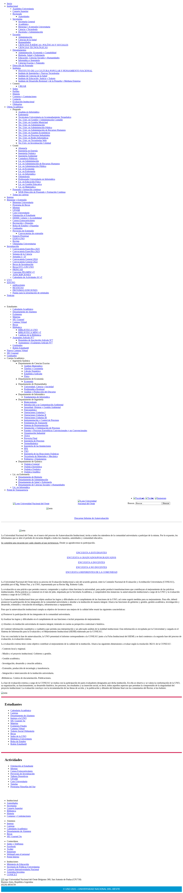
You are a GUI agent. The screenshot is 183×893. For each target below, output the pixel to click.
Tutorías (14, 784)
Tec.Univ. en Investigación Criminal (34, 143)
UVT (9, 280)
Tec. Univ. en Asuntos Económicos (34, 132)
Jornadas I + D (19, 256)
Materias (16, 317)
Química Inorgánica (33, 466)
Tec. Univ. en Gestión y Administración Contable (40, 120)
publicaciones (19, 285)
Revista (16, 241)
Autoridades (23, 16)
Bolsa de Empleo (18, 741)
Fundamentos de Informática (37, 397)
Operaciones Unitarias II (35, 415)
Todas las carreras (21, 194)
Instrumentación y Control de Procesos (41, 420)
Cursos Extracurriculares (24, 220)
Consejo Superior (20, 11)
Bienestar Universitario (23, 202)
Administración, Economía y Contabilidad (37, 52)
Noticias (10, 295)
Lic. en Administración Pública (32, 166)
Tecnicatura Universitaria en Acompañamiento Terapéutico (44, 117)
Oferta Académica (15, 107)
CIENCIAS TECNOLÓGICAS (33, 47)
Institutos (17, 68)
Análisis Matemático (33, 366)
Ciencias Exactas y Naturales (31, 63)
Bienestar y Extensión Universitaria (34, 27)
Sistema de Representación (36, 425)
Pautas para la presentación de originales (31, 293)
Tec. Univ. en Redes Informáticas (33, 138)
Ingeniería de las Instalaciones (37, 446)
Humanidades (24, 42)
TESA (27, 435)
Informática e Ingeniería (29, 60)
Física (26, 376)
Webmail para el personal (18, 854)
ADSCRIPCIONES (22, 274)
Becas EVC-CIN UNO (23, 267)
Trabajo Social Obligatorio (22, 731)
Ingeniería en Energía (28, 151)
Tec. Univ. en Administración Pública (35, 127)
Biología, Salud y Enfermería (31, 55)
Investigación (13, 246)
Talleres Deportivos (19, 776)
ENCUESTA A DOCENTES (91, 562)
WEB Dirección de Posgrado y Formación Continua (41, 192)
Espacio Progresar (21, 236)
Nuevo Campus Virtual (17, 350)
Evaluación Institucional (23, 101)
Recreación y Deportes (23, 223)
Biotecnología (30, 402)
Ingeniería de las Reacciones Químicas (41, 454)
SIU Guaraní (18, 319)
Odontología (24, 176)
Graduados (17, 228)
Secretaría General (26, 21)
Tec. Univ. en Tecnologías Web (32, 140)
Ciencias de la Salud (27, 39)
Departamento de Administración (33, 479)
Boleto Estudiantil (21, 348)
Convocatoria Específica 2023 (26, 251)
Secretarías (17, 19)
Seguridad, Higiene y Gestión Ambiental (42, 407)
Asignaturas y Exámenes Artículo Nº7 (35, 342)
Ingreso (10, 197)
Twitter (10, 849)
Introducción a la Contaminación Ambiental (43, 404)
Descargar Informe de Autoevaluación (91, 518)
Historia (16, 94)
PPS (26, 448)
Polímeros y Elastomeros (35, 459)
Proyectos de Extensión (23, 231)
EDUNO (11, 282)
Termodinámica (31, 443)
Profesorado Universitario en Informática (36, 179)
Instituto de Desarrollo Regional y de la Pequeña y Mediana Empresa (49, 81)
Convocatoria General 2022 (25, 262)
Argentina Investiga (16, 872)
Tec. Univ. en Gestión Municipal (33, 122)
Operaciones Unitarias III (35, 417)
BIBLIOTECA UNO (28, 330)
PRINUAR (18, 269)
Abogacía (22, 148)
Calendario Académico (23, 309)
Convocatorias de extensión (30, 233)
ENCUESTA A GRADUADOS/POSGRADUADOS (91, 557)
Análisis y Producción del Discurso (40, 392)
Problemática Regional (34, 389)
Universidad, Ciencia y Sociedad (39, 386)
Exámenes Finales (18, 726)
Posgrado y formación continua (27, 189)
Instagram (11, 851)
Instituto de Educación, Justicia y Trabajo (36, 78)
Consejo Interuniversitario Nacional (23, 869)
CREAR (22, 86)
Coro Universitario (21, 212)
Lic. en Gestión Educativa (30, 184)
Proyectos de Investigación (22, 773)
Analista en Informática (28, 112)
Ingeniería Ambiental (27, 156)
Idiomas (16, 207)
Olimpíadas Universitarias (24, 243)
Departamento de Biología (30, 477)
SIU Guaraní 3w (17, 721)
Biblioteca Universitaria (21, 739)
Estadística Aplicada (33, 373)
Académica (23, 24)
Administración (25, 37)
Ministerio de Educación (18, 864)
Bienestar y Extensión (17, 200)
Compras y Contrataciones (24, 96)
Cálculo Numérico (32, 371)
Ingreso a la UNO (18, 718)
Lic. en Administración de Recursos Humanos (39, 163)
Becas (15, 324)
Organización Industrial (34, 433)
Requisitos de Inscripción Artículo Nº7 (35, 340)
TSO (26, 451)
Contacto (17, 99)
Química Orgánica (32, 469)
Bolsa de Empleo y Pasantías (26, 225)
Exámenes (17, 314)
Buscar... (132, 503)
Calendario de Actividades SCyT (27, 277)
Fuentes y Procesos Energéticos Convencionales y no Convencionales (55, 430)
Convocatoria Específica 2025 (26, 249)
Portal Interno (13, 857)
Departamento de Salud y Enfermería (35, 482)
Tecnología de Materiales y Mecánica (41, 456)
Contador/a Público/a (27, 158)
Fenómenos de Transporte (35, 423)
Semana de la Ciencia (22, 254)
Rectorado (17, 14)
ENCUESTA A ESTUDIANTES (91, 552)
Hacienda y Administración (30, 32)
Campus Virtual (20, 322)
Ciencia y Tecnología (27, 29)
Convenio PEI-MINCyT (24, 272)
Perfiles (16, 91)
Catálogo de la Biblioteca (29, 335)
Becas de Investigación (23, 264)
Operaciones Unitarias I (34, 412)
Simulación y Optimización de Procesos (42, 428)
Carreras (14, 713)
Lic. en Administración (28, 161)
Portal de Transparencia (17, 490)
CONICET (12, 874)
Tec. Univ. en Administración (31, 125)
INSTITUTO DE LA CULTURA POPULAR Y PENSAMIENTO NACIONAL (55, 70)
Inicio (9, 3)
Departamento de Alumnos (25, 311)
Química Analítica (32, 472)
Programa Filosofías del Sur (22, 786)
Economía (28, 381)
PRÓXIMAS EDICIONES (25, 290)
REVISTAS (18, 287)
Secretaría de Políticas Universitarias (23, 867)
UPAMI (16, 210)
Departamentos (19, 50)
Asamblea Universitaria (23, 8)
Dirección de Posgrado (23, 65)
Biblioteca (17, 327)
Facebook (11, 846)
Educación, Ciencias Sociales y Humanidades (38, 58)
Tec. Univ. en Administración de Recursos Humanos (42, 130)
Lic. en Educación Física (29, 181)
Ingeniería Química (27, 153)
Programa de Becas (21, 205)
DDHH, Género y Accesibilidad (27, 218)
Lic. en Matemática (27, 187)
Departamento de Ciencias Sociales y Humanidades (41, 485)
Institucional (12, 6)
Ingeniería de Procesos (34, 441)
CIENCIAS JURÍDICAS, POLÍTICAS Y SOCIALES (43, 45)
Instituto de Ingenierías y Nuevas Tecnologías (38, 73)
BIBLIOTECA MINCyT (29, 332)
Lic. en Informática (26, 174)
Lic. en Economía (26, 169)
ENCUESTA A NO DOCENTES (91, 567)
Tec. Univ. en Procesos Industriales (34, 135)
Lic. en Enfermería (26, 171)
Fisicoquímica (30, 410)
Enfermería (23, 114)
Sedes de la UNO (18, 736)
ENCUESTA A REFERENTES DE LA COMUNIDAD (91, 572)
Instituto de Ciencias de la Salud (32, 76)
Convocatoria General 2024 (25, 259)
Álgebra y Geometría (33, 368)
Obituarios (17, 104)
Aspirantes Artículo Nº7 (23, 337)
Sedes (15, 89)
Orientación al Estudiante (24, 215)
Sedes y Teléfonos (15, 844)
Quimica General (31, 464)
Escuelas (16, 34)
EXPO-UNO (19, 238)
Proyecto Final (30, 438)
